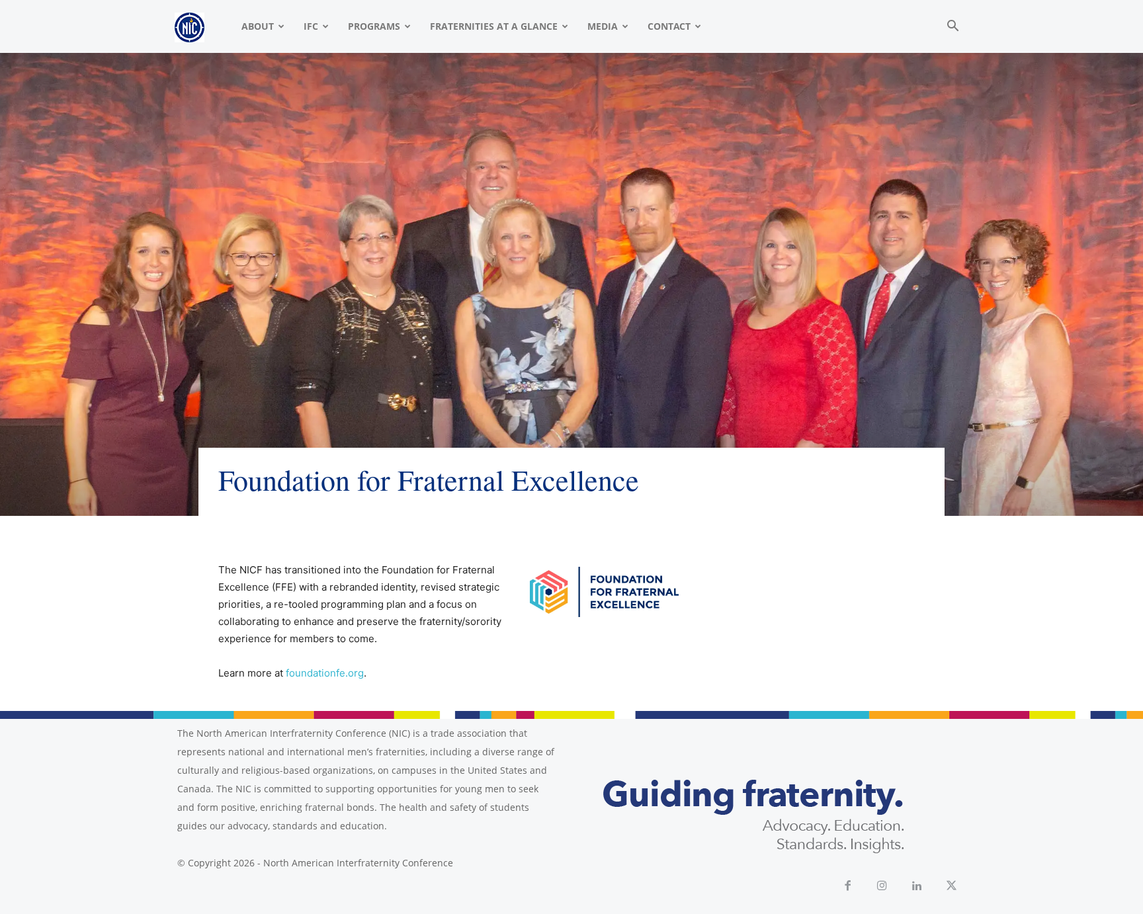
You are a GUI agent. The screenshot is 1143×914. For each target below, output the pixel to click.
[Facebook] (847, 886)
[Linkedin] (917, 886)
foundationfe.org (325, 673)
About (257, 26)
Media (602, 26)
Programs (374, 26)
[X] (952, 886)
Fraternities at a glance (494, 26)
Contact (669, 26)
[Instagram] (882, 886)
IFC (311, 26)
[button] (952, 27)
